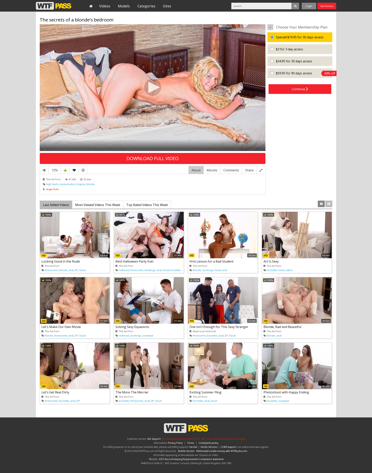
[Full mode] (261, 170)
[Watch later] (83, 170)
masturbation (67, 184)
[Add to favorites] (74, 170)
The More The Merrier (132, 392)
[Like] (65, 170)
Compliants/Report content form (182, 438)
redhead (124, 270)
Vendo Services (209, 447)
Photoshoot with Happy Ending (286, 392)
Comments (231, 170)
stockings (149, 270)
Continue (299, 89)
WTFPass (53, 6)
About (196, 170)
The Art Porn (53, 179)
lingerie (81, 184)
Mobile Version (186, 451)
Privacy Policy (175, 443)
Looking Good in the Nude (60, 261)
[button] (152, 87)
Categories (146, 6)
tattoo (289, 270)
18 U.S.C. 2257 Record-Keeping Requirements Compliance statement (186, 459)
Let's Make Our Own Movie (61, 327)
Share (249, 170)
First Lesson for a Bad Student (211, 261)
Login (309, 6)
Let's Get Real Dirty (55, 392)
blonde (90, 184)
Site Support (154, 438)
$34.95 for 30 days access (293, 61)
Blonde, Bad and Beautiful (282, 327)
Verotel (193, 447)
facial (82, 270)
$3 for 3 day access (289, 49)
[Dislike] (44, 170)
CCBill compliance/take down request (224, 438)
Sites (167, 6)
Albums (212, 170)
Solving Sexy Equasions (132, 327)
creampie (147, 335)
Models (124, 6)
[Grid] (321, 204)
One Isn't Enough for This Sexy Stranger (218, 327)
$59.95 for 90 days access (303, 73)
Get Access (326, 6)
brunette (175, 270)
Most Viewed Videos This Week (97, 205)
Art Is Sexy (271, 261)
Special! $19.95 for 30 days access (299, 37)
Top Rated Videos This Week (147, 205)
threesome (51, 270)
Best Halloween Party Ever (134, 261)
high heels (52, 184)
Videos (104, 6)
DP (76, 270)
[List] (328, 204)
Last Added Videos (56, 205)
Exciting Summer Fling (205, 392)
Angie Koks (52, 189)
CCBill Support (228, 447)
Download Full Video (153, 158)
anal (71, 270)
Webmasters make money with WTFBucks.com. (222, 451)
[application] (152, 87)
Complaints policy (208, 443)
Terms (190, 443)
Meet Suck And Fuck (204, 331)
